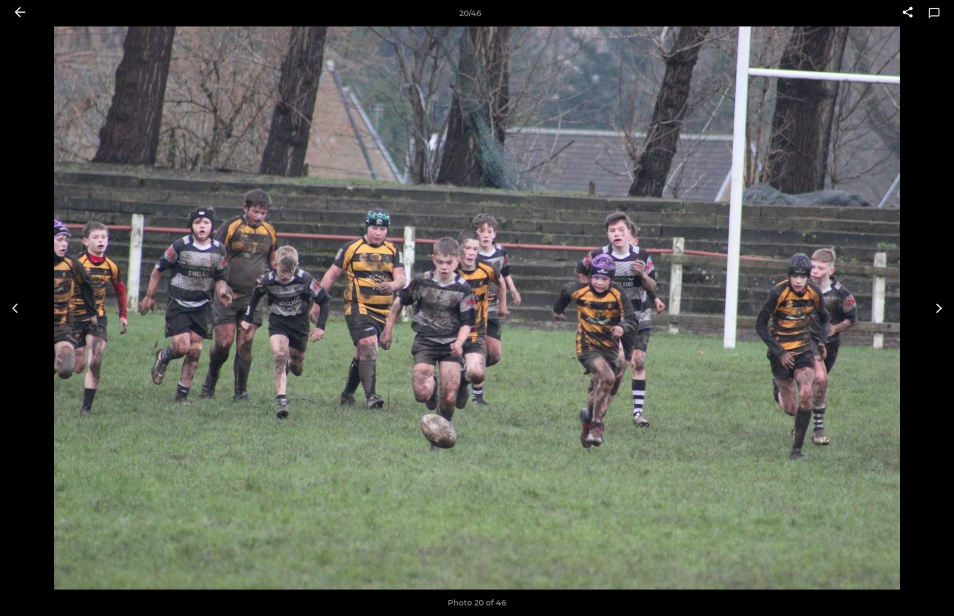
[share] (907, 13)
